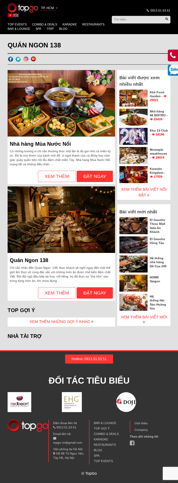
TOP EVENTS (17, 24)
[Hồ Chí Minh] (23, 7)
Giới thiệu (141, 423)
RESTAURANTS (93, 24)
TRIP (50, 28)
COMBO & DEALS (44, 24)
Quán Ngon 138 (29, 260)
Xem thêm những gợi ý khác (60, 321)
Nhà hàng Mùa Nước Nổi (40, 144)
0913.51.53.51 (160, 10)
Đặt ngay (94, 176)
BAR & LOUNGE (19, 28)
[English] (16, 15)
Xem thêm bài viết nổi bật (144, 192)
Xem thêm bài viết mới (144, 317)
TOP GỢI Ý (102, 428)
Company (141, 429)
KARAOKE (70, 24)
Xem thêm (57, 176)
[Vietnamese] (10, 15)
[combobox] (50, 8)
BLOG (63, 28)
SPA (38, 28)
